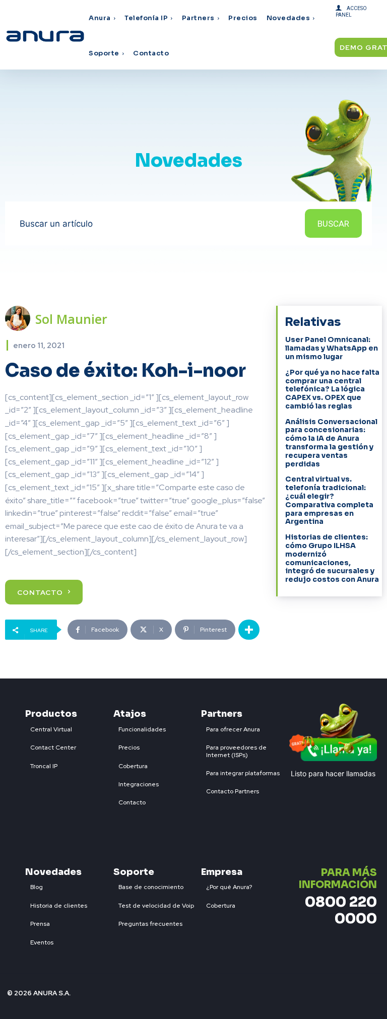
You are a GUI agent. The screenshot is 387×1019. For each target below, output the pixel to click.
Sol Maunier (71, 318)
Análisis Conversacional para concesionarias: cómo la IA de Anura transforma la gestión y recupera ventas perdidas (331, 442)
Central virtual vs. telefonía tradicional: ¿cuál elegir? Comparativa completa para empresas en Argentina (329, 500)
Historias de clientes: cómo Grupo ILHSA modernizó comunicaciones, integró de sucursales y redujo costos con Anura (332, 558)
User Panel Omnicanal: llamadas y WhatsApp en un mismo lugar (331, 348)
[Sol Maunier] (20, 318)
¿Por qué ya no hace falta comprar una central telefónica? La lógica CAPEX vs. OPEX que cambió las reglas (332, 389)
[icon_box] (48, 727)
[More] (249, 630)
